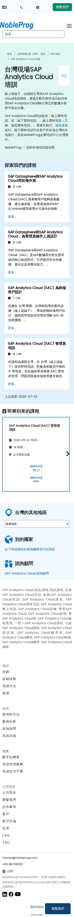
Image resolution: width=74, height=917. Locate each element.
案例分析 (9, 721)
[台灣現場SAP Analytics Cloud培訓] (20, 25)
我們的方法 (11, 714)
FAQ (6, 835)
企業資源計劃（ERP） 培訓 (31, 54)
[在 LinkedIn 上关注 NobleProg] (4, 894)
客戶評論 (9, 821)
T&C (6, 842)
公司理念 (9, 792)
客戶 (5, 814)
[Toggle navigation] (69, 25)
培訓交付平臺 (12, 771)
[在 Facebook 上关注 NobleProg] (11, 894)
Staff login (37, 914)
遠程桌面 (61, 125)
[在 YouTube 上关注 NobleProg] (18, 894)
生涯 (5, 828)
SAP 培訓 (55, 54)
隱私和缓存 (37, 907)
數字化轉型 (11, 757)
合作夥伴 (9, 807)
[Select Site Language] (4, 7)
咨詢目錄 (9, 735)
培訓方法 (9, 686)
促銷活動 (9, 679)
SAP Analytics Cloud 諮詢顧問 (27, 573)
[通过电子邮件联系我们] (37, 7)
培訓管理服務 (12, 764)
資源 (5, 693)
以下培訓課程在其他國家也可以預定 (30, 549)
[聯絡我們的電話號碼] (21, 7)
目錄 (5, 671)
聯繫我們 (58, 908)
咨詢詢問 (9, 729)
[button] (66, 453)
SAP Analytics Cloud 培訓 (25, 59)
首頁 (9, 54)
